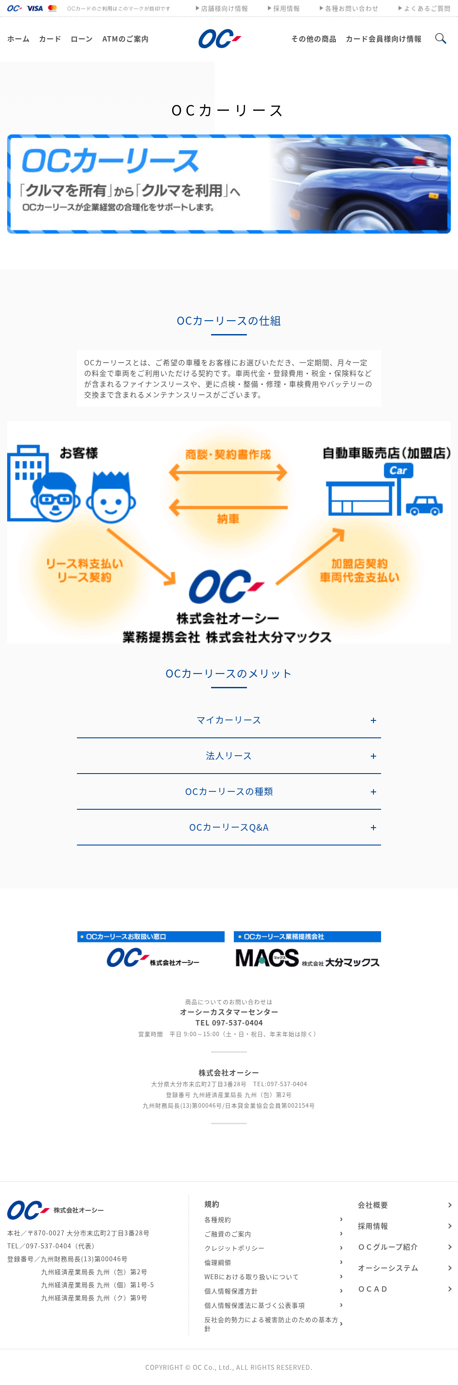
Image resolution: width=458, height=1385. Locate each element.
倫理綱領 (217, 1262)
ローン (82, 38)
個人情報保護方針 (231, 1290)
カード (50, 38)
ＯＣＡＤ (373, 1288)
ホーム (18, 38)
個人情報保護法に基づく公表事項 (254, 1305)
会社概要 (373, 1204)
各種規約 (217, 1219)
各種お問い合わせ (352, 8)
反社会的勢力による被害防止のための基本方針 (271, 1324)
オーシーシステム (388, 1267)
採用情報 (286, 8)
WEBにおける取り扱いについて (251, 1276)
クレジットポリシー (234, 1247)
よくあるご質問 (427, 8)
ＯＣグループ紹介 (388, 1246)
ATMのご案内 (125, 38)
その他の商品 (314, 38)
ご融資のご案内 (227, 1233)
